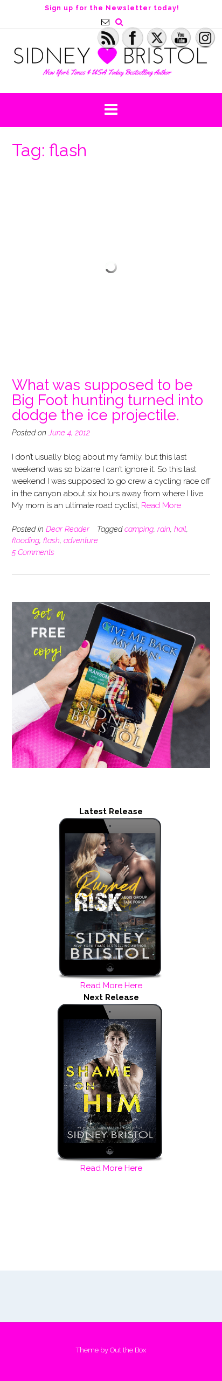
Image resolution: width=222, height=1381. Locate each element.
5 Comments (33, 552)
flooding (25, 540)
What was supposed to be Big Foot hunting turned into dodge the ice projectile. (107, 400)
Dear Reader (67, 529)
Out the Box (128, 1350)
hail (180, 529)
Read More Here (111, 985)
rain (163, 529)
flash (51, 540)
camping (139, 529)
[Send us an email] (105, 22)
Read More (161, 505)
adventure (81, 540)
